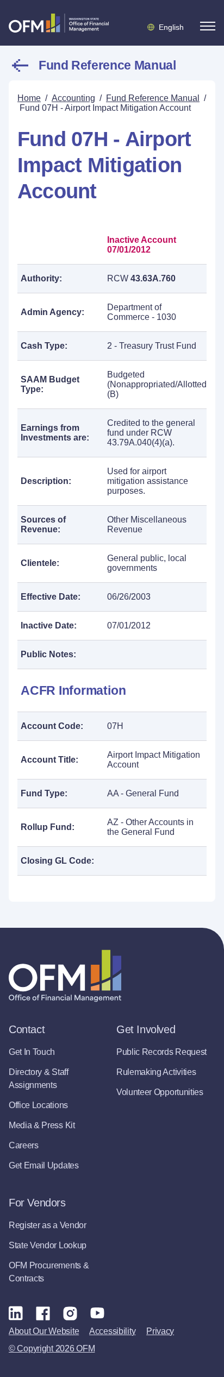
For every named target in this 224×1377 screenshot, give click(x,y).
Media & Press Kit (42, 1125)
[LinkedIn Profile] (16, 1313)
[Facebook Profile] (43, 1313)
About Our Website (44, 1331)
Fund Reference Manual (107, 65)
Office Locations (38, 1105)
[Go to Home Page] (59, 23)
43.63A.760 (153, 278)
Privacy (160, 1331)
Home (29, 98)
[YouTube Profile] (97, 1313)
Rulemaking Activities (156, 1072)
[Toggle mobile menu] (207, 26)
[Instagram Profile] (70, 1313)
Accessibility (112, 1331)
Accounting (73, 98)
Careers (24, 1145)
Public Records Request (161, 1052)
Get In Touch (32, 1052)
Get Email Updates (44, 1165)
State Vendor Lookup (47, 1245)
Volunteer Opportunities (159, 1092)
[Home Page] (65, 976)
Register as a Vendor (47, 1225)
